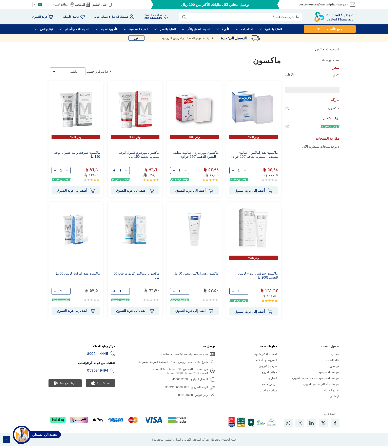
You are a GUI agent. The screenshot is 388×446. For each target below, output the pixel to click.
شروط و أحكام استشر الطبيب (321, 384)
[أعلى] (6, 439)
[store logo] (334, 17)
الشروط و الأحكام (266, 360)
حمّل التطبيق (99, 4)
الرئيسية (334, 49)
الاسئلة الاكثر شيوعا (265, 354)
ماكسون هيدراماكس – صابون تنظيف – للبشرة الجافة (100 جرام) (254, 154)
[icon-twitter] (323, 423)
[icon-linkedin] (311, 423)
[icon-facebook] (335, 423)
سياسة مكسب (268, 390)
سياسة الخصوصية (329, 372)
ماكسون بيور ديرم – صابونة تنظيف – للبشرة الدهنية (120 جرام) (196, 154)
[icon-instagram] (299, 423)
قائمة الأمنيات (70, 16)
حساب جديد (101, 16)
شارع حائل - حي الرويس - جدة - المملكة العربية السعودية (173, 361)
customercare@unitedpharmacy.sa (323, 4)
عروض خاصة (269, 384)
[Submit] (184, 16)
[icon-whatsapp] (288, 423)
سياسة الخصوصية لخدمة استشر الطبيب (316, 378)
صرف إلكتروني (268, 366)
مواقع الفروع (60, 4)
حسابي (335, 354)
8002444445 (97, 354)
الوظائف (80, 4)
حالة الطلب (333, 360)
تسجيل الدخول (119, 16)
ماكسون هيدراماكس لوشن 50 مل (196, 273)
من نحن (335, 366)
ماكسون (312, 108)
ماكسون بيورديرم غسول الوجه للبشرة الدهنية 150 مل (139, 154)
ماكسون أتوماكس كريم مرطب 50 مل (136, 275)
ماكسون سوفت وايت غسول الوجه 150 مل (77, 154)
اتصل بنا (272, 378)
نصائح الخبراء (332, 390)
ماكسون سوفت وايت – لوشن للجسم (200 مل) (258, 275)
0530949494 (97, 370)
